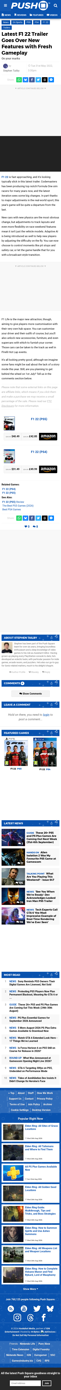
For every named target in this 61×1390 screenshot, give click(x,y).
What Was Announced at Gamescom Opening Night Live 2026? (30, 1059)
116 (21, 922)
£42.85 (30, 436)
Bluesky (35, 672)
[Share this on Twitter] (38, 79)
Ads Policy (34, 1104)
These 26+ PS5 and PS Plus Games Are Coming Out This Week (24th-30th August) (33, 1007)
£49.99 (30, 469)
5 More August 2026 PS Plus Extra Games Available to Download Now (32, 1029)
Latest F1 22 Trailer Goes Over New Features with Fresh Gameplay (27, 43)
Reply (47, 672)
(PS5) (9, 492)
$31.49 (12, 469)
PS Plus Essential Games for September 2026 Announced (29, 1019)
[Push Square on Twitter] (37, 1309)
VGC (52, 1355)
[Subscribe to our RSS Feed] (11, 1309)
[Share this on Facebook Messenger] (51, 79)
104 (20, 882)
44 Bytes (35, 1332)
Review (13, 501)
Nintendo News (14, 1355)
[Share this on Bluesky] (25, 79)
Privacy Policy (45, 1098)
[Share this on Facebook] (32, 79)
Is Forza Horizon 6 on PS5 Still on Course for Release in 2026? (32, 1049)
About (21, 1093)
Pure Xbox (44, 1343)
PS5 (28, 22)
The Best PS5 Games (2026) (18, 505)
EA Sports (17, 22)
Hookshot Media (27, 1328)
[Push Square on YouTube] (24, 1309)
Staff (31, 1093)
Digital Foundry (41, 1349)
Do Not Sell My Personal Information (31, 1335)
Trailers (6, 27)
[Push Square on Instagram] (17, 1318)
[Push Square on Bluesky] (50, 1309)
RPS (47, 1360)
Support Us (15, 1098)
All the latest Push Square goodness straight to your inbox (30, 1374)
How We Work (45, 1093)
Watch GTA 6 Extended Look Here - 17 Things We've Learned (33, 1039)
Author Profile (18, 672)
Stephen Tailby (11, 70)
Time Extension (20, 1349)
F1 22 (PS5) (39, 419)
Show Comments (32, 693)
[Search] (55, 5)
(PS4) (9, 489)
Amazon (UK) (48, 436)
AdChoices (49, 1332)
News (6, 22)
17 (21, 863)
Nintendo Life (27, 1343)
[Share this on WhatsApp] (19, 79)
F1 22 (45, 22)
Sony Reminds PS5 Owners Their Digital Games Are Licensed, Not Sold (32, 983)
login (46, 714)
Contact (29, 1098)
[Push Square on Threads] (30, 1318)
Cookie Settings (20, 1110)
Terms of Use (17, 1104)
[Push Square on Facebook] (43, 1318)
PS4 (37, 22)
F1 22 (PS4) (39, 452)
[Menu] (5, 5)
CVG (38, 1360)
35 (21, 902)
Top (12, 1093)
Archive (47, 1104)
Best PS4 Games (11, 509)
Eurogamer (40, 1355)
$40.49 (12, 436)
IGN (29, 1355)
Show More (30, 1289)
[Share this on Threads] (45, 79)
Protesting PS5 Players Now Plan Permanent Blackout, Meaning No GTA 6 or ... (33, 994)
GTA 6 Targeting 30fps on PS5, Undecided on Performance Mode (30, 1070)
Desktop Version (41, 1110)
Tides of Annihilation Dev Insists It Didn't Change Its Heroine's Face (32, 1080)
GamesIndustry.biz (22, 1360)
